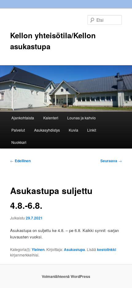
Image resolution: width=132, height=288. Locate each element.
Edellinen (20, 160)
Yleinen (38, 249)
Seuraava (111, 160)
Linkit (91, 130)
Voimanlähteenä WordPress (66, 276)
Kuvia (73, 130)
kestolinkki (106, 249)
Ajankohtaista (22, 117)
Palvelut (18, 130)
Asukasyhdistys (47, 130)
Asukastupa (74, 249)
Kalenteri (50, 117)
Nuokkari (18, 142)
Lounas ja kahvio (81, 117)
